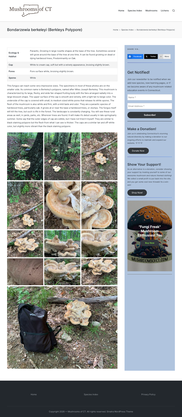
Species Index (91, 394)
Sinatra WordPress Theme (120, 411)
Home (34, 394)
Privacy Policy (148, 394)
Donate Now (138, 150)
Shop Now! (137, 192)
